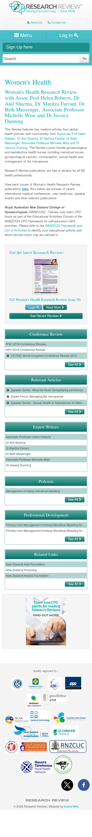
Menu (25, 35)
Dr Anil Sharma (15, 442)
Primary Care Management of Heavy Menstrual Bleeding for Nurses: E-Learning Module (46, 530)
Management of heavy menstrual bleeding (33, 491)
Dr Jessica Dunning (18, 465)
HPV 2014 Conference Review (25, 350)
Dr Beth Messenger (18, 454)
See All (73, 364)
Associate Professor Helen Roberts (28, 437)
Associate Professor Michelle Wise (28, 459)
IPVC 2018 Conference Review (26, 344)
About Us (34, 22)
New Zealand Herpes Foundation (27, 575)
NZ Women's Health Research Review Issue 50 (44, 299)
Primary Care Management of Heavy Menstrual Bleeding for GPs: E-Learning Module (46, 525)
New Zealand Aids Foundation (25, 564)
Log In (66, 35)
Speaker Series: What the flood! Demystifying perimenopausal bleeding (48, 390)
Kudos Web (71, 806)
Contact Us (56, 22)
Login (32, 307)
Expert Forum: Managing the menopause (36, 396)
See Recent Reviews (45, 315)
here (25, 189)
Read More (54, 307)
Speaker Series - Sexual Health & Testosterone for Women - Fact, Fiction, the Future (48, 403)
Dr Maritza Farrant (17, 448)
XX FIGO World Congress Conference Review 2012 (43, 355)
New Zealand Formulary (21, 570)
